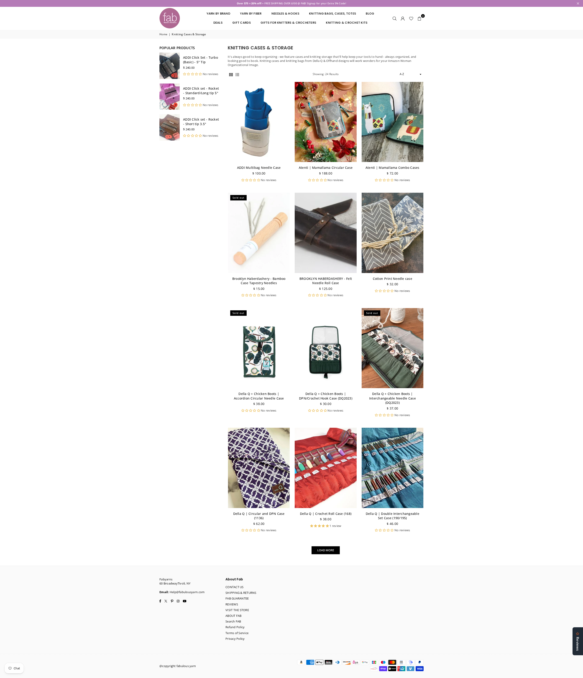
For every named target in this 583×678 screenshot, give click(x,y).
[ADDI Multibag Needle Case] (259, 122)
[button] (419, 18)
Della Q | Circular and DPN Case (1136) (259, 515)
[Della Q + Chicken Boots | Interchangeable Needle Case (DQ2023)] (392, 348)
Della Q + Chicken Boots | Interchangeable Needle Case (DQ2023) (392, 398)
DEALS (217, 22)
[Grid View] (231, 74)
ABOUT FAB (233, 616)
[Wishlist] (411, 18)
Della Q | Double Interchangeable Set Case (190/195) (392, 515)
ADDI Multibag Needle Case (259, 167)
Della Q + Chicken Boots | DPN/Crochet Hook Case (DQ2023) (325, 396)
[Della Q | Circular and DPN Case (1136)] (259, 468)
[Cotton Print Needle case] (392, 233)
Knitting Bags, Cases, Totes (332, 13)
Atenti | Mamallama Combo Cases (392, 167)
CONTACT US (234, 587)
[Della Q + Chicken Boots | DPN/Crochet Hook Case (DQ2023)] (325, 348)
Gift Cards (241, 22)
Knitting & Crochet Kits (346, 22)
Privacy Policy (235, 639)
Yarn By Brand (218, 13)
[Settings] (403, 18)
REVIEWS (231, 604)
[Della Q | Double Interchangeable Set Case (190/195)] (392, 468)
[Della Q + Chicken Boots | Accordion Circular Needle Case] (259, 348)
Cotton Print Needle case (392, 278)
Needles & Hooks (285, 13)
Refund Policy (235, 627)
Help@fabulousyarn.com (187, 592)
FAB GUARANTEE (237, 598)
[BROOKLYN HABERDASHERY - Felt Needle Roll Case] (325, 233)
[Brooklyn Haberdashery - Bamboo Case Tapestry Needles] (259, 233)
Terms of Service (236, 633)
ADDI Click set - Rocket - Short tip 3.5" (201, 121)
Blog (370, 13)
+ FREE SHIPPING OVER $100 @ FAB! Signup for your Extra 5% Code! (291, 3)
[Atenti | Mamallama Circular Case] (325, 122)
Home (163, 34)
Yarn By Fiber (250, 13)
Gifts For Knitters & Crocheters (288, 22)
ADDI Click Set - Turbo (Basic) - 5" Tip (200, 59)
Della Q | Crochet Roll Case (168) (326, 513)
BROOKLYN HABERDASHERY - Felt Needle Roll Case (325, 280)
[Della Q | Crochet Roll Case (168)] (325, 468)
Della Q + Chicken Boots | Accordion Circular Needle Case (259, 396)
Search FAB (233, 621)
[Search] (395, 18)
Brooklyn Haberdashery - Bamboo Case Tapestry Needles (259, 280)
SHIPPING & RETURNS (240, 593)
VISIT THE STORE (237, 610)
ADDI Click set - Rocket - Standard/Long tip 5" (201, 90)
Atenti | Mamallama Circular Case (326, 167)
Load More (325, 550)
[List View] (237, 74)
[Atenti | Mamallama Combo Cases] (392, 122)
